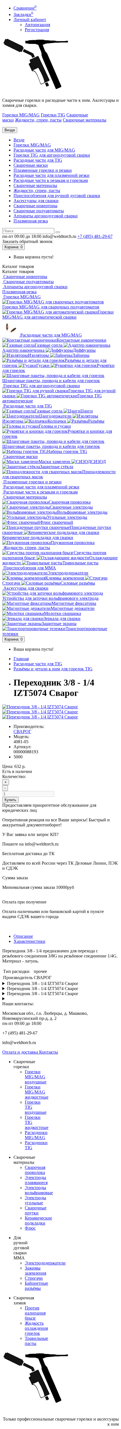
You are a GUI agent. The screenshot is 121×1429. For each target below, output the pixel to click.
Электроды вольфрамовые (39, 1190)
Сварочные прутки (35, 1210)
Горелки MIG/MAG (21, 114)
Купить (10, 800)
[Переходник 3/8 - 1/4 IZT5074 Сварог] (40, 706)
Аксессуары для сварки (36, 200)
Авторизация (37, 24)
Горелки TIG (53, 114)
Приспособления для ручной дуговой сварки (57, 195)
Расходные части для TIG (38, 160)
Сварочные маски (31, 165)
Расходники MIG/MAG (36, 1135)
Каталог (18, 271)
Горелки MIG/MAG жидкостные (36, 1092)
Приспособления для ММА (29, 567)
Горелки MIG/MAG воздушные (35, 1076)
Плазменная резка (31, 220)
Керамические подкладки (38, 1220)
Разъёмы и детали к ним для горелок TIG (53, 668)
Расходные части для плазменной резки (51, 175)
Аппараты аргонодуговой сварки (46, 215)
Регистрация (37, 29)
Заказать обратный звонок (27, 241)
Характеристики (29, 941)
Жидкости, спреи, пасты (38, 120)
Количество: (14, 776)
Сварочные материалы (84, 120)
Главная (21, 658)
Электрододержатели (45, 1263)
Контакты (48, 1052)
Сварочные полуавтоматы (39, 210)
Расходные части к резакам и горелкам (51, 180)
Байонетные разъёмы (36, 1286)
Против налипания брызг (35, 1313)
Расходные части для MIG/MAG (44, 150)
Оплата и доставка (20, 1052)
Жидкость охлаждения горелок (36, 1328)
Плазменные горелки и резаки (43, 170)
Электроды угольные (35, 1200)
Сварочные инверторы (35, 205)
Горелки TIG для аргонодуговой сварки (52, 155)
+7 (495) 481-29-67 (95, 236)
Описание (23, 936)
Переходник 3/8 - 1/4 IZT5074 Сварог (43, 983)
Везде (19, 140)
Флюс (30, 1228)
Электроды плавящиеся (36, 1180)
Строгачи (34, 1278)
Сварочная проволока (35, 1170)
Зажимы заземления (35, 1270)
